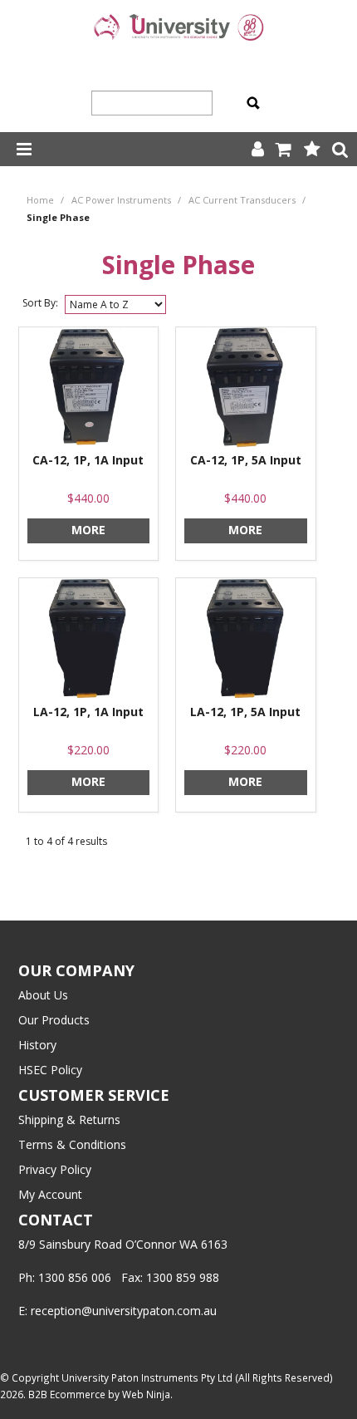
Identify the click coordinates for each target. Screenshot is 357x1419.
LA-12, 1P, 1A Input (88, 711)
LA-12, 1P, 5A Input (245, 711)
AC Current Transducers (242, 200)
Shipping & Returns (69, 1119)
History (37, 1045)
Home (40, 200)
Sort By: (40, 303)
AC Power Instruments (121, 200)
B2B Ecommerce (66, 1394)
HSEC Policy (50, 1070)
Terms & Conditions (72, 1144)
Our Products (54, 1020)
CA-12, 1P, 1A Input (88, 460)
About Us (43, 995)
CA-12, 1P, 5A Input (245, 460)
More (88, 530)
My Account (50, 1194)
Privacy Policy (54, 1169)
